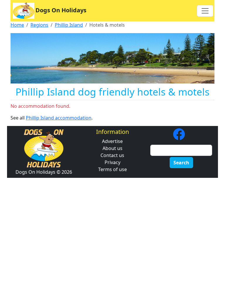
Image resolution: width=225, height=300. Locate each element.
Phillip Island (69, 25)
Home (17, 25)
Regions (39, 25)
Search (181, 162)
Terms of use (112, 169)
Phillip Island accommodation (58, 118)
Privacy (112, 162)
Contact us (112, 155)
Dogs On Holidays (60, 10)
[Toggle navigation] (205, 11)
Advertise (112, 141)
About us (112, 148)
